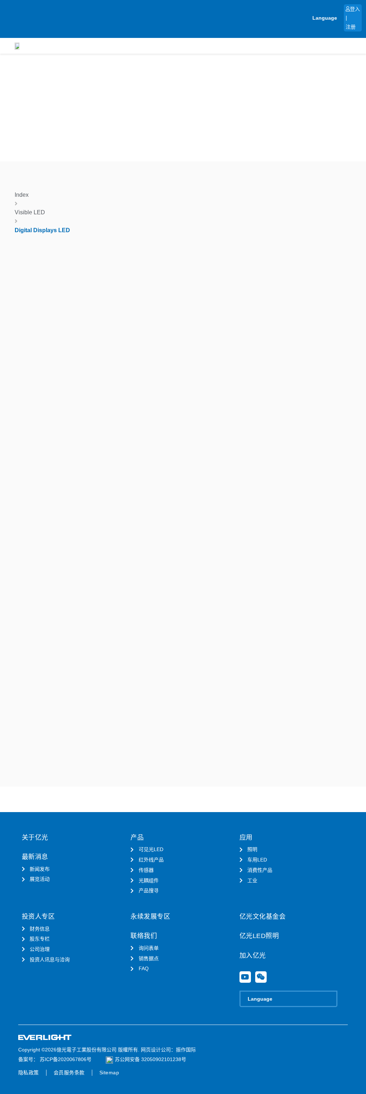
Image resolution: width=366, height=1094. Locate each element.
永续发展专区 (150, 916)
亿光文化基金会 (262, 916)
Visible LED (30, 212)
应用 (246, 837)
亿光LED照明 (259, 935)
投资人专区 (38, 916)
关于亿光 (35, 837)
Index (22, 195)
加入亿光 (252, 955)
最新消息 (35, 856)
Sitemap (109, 1072)
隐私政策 (28, 1072)
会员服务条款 (69, 1072)
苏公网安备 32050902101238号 (150, 1059)
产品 (137, 837)
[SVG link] (45, 1038)
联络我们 (143, 935)
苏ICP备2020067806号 (65, 1059)
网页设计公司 (156, 1050)
